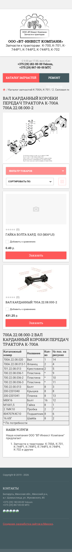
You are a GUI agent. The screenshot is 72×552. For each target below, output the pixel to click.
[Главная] (4, 89)
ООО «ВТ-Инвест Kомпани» (35, 41)
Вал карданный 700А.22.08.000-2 (31, 302)
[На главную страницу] (34, 26)
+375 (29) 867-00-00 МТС (35, 67)
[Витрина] (62, 181)
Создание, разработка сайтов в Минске (28, 523)
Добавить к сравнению (22, 241)
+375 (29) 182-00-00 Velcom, (35, 64)
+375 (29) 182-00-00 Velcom (18, 502)
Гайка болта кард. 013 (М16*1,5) (30, 234)
